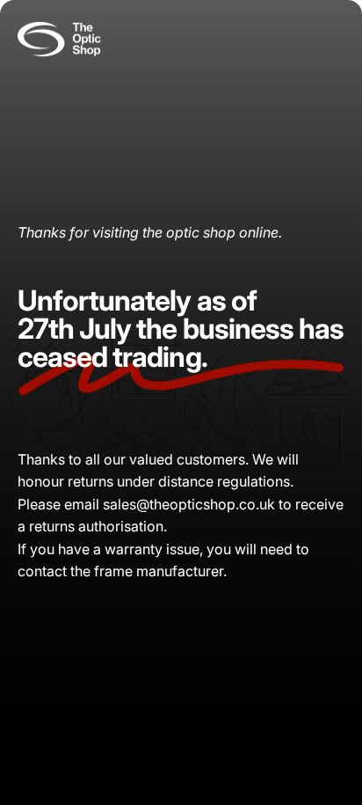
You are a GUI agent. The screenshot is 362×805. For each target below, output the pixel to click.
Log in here (197, 768)
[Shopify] (220, 749)
